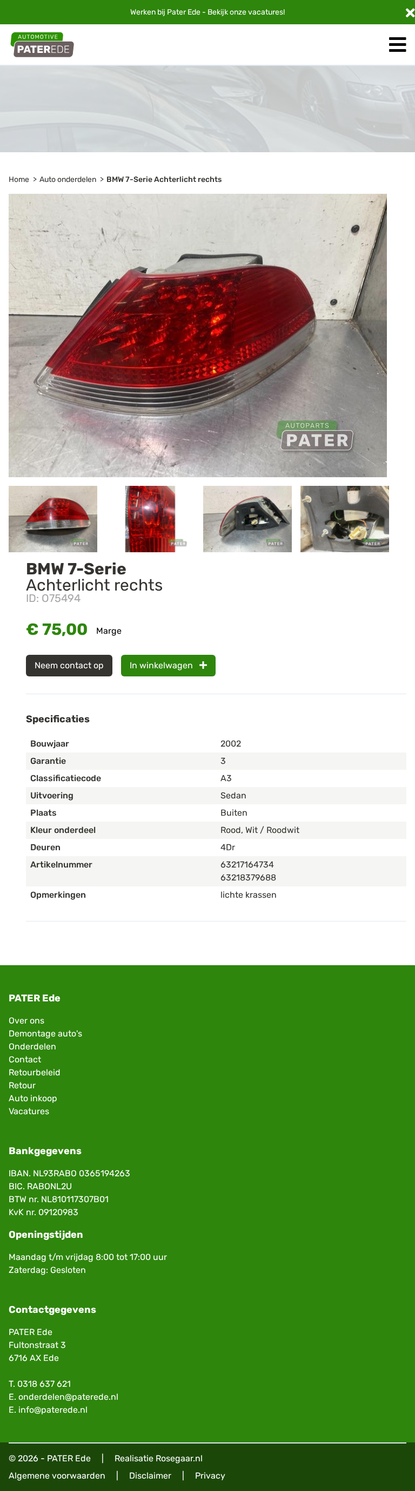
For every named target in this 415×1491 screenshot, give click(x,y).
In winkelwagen (162, 665)
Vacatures (29, 1111)
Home (19, 179)
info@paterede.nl (53, 1410)
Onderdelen (32, 1046)
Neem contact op (69, 665)
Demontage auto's (45, 1033)
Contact (25, 1059)
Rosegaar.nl (179, 1458)
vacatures (265, 12)
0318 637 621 (44, 1384)
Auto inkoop (33, 1098)
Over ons (26, 1020)
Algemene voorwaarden (57, 1475)
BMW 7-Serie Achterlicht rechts (164, 179)
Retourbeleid (35, 1072)
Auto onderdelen (67, 179)
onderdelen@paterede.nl (68, 1397)
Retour (22, 1085)
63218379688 (248, 877)
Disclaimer (150, 1475)
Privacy (210, 1475)
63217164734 (247, 864)
